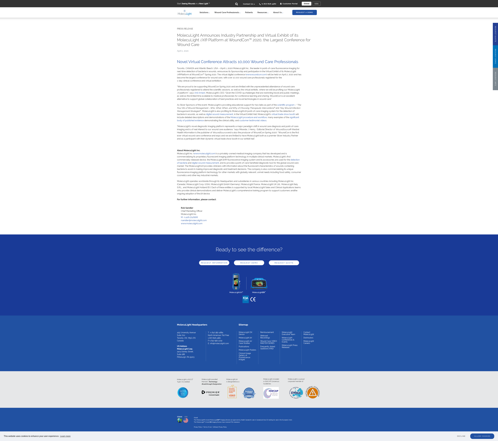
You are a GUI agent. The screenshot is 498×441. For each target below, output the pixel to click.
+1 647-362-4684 (216, 332)
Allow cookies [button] (482, 436)
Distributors (308, 338)
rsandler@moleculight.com (194, 220)
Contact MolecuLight (308, 333)
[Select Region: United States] (316, 4)
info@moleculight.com (219, 343)
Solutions (204, 12)
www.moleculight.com (204, 153)
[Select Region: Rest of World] (306, 4)
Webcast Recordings (265, 337)
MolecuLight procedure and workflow (249, 117)
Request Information (214, 263)
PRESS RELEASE (185, 29)
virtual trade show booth (283, 114)
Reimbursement (267, 332)
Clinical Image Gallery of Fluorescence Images (245, 356)
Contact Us (248, 4)
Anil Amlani (199, 93)
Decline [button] (461, 436)
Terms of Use (207, 427)
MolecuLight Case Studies (245, 342)
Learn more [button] (65, 436)
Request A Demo (304, 12)
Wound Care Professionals (227, 12)
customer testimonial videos (253, 120)
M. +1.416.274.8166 (189, 217)
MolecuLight (245, 338)
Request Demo (249, 263)
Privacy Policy (198, 427)
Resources (262, 12)
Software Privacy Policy (220, 427)
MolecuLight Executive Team (288, 333)
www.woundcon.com (256, 74)
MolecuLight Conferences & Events (288, 340)
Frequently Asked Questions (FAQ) (267, 348)
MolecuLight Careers (308, 342)
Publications (244, 347)
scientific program (286, 105)
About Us (277, 12)
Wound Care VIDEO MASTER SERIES (268, 342)
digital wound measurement (219, 114)
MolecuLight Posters (247, 350)
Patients (249, 12)
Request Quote (284, 263)
